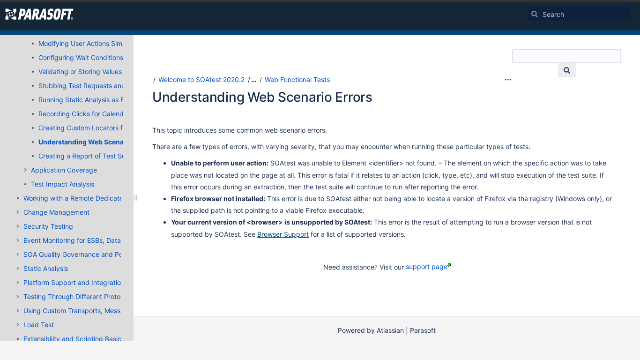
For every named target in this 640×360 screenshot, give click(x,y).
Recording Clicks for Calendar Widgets (97, 114)
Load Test (38, 325)
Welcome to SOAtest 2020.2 (201, 79)
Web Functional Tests (297, 79)
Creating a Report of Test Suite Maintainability (108, 156)
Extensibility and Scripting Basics (74, 339)
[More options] (508, 80)
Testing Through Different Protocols (78, 296)
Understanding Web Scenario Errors (96, 142)
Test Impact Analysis (62, 184)
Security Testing (48, 226)
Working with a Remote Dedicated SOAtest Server (100, 198)
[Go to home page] (39, 14)
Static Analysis (45, 268)
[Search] (534, 14)
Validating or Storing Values (80, 71)
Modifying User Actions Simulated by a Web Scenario (119, 43)
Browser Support (283, 234)
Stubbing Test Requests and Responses (99, 86)
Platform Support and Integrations (75, 282)
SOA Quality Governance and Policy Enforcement (98, 254)
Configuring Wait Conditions (80, 57)
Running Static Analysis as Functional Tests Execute (117, 100)
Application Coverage (64, 170)
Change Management (56, 212)
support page (426, 266)
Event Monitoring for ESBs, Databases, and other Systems (112, 240)
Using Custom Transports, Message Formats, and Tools (107, 311)
